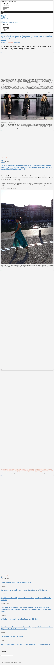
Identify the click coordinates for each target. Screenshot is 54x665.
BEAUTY (5, 8)
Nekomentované (17, 42)
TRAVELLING (6, 7)
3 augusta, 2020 (4, 171)
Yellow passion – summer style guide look (16, 582)
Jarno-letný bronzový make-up (12, 636)
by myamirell (10, 42)
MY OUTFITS (6, 5)
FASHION (5, 4)
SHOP (4, 9)
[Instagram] (3, 11)
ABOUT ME (5, 3)
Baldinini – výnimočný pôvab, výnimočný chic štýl (19, 619)
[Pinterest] (2, 11)
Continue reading (4, 157)
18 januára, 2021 (4, 42)
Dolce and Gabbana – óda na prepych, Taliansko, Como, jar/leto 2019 (26, 644)
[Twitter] (1, 11)
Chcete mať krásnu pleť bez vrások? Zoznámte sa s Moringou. (24, 590)
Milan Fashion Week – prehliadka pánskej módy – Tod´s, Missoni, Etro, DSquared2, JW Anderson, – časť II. (27, 628)
